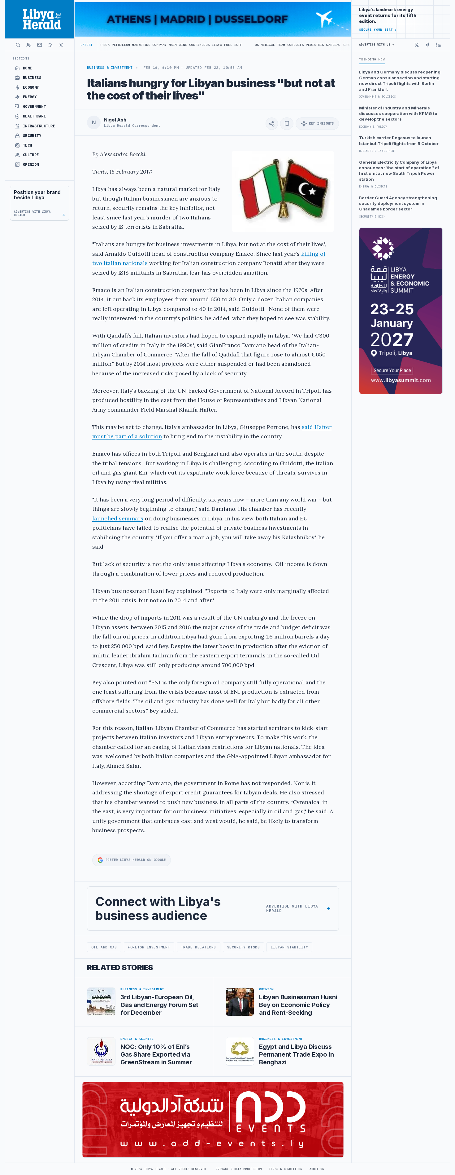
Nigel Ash (115, 120)
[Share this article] (272, 123)
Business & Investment (109, 67)
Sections (20, 58)
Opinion (31, 164)
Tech (27, 145)
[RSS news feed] (50, 45)
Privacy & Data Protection (239, 1169)
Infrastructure (39, 126)
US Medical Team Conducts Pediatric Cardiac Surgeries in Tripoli (271, 45)
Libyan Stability (289, 947)
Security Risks (243, 947)
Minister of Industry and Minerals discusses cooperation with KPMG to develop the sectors (398, 113)
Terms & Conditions (285, 1169)
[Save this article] (286, 123)
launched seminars (117, 518)
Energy (30, 97)
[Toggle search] (18, 45)
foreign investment (149, 947)
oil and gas (104, 947)
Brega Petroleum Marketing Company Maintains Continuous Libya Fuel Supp (123, 45)
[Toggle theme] (61, 45)
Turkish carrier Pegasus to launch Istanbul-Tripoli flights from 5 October (399, 140)
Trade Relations (198, 947)
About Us (317, 1169)
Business (32, 78)
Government (34, 106)
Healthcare (34, 116)
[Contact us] (39, 45)
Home (27, 68)
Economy (31, 87)
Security (32, 136)
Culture (31, 155)
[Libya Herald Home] (39, 19)
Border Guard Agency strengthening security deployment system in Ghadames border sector (398, 203)
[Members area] (28, 45)
